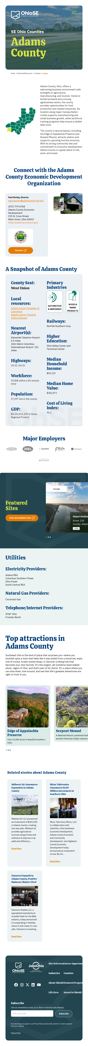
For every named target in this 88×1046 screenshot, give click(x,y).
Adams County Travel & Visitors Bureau (23, 316)
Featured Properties (75, 982)
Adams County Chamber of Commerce (25, 310)
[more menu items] (74, 12)
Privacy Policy (16, 1033)
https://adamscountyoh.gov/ (23, 222)
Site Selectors (56, 963)
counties (37, 73)
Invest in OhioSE (73, 992)
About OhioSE (56, 982)
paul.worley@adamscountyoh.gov (26, 200)
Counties (68, 973)
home (13, 73)
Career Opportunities (75, 963)
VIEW (76, 528)
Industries (54, 973)
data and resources (25, 73)
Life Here (54, 992)
